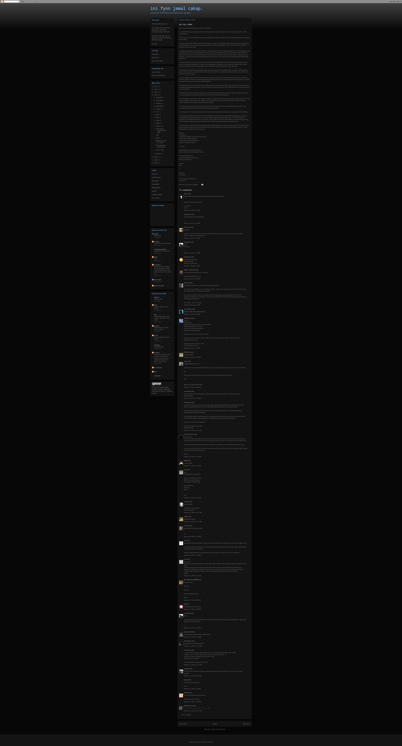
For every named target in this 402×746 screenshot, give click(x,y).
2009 (156, 157)
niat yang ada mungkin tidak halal (161, 130)
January (158, 153)
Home (215, 724)
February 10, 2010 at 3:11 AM (192, 456)
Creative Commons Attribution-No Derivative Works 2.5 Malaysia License (162, 391)
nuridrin (186, 502)
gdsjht (185, 460)
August (158, 109)
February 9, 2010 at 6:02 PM (192, 279)
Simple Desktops (159, 347)
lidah (155, 257)
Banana (186, 693)
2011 (156, 92)
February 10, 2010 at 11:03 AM (193, 522)
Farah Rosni (187, 641)
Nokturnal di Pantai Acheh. (162, 251)
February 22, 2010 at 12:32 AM (193, 711)
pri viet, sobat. (160, 150)
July (157, 112)
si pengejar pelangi (160, 249)
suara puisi (155, 54)
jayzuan (156, 326)
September (159, 106)
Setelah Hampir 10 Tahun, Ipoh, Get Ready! (161, 328)
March (158, 123)
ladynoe (156, 297)
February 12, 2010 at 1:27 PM (192, 628)
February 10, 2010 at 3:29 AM (192, 466)
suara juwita (155, 57)
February (159, 126)
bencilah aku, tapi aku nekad (161, 141)
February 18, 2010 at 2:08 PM (192, 689)
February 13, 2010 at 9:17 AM (192, 637)
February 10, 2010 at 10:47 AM (193, 512)
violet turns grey (189, 434)
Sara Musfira (188, 309)
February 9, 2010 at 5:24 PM (192, 266)
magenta (157, 241)
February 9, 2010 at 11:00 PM (192, 387)
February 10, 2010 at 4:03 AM (192, 498)
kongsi (158, 138)
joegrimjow (187, 257)
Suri (185, 540)
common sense (156, 177)
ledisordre (157, 265)
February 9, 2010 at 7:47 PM (192, 348)
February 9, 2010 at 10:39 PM (192, 357)
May (157, 117)
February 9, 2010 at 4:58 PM (192, 210)
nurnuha (186, 669)
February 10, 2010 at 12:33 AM (193, 430)
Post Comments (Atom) (218, 729)
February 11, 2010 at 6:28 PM (192, 609)
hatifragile (187, 352)
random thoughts (157, 194)
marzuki (157, 345)
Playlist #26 (157, 235)
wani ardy (157, 376)
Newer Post (183, 724)
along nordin (188, 632)
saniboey (157, 352)
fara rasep (187, 227)
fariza (156, 335)
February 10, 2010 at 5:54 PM (192, 555)
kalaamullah (155, 184)
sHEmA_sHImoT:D (189, 270)
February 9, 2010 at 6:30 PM (192, 314)
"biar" (157, 135)
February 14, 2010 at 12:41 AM (193, 646)
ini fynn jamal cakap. (176, 8)
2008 (156, 160)
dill (185, 604)
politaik (154, 191)
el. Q (185, 559)
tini (155, 314)
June (157, 115)
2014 (155, 259)
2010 (156, 95)
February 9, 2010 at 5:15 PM (192, 238)
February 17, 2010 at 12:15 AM (193, 665)
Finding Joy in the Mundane (162, 243)
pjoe (155, 371)
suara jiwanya (156, 72)
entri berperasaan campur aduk (161, 146)
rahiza (186, 516)
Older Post (246, 724)
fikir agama (155, 181)
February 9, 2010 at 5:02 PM (192, 223)
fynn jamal (187, 242)
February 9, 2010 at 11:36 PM (192, 398)
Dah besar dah (158, 299)
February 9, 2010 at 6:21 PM (192, 305)
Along (185, 361)
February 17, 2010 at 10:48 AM (193, 676)
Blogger (210, 742)
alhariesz (186, 283)
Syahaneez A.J (188, 705)
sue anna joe (158, 367)
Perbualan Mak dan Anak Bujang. (161, 307)
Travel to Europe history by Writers (162, 338)
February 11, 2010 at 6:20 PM (192, 600)
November (159, 100)
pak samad (157, 279)
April (158, 120)
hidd (155, 305)
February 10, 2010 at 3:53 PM (192, 536)
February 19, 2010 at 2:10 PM (192, 702)
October (158, 103)
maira (186, 194)
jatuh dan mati (159, 285)
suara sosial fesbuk (157, 61)
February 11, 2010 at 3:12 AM (192, 576)
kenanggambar (156, 187)
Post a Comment (186, 715)
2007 (156, 163)
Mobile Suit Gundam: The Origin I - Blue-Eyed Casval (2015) (162, 318)
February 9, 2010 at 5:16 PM (192, 253)
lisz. (185, 470)
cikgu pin (155, 174)
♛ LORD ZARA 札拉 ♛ (191, 580)
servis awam (155, 198)
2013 (156, 86)
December (159, 97)
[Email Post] (202, 184)
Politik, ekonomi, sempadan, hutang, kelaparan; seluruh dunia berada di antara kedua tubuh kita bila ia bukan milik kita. (162, 270)
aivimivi (186, 525)
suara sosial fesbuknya (158, 75)
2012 (156, 89)
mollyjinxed (187, 318)
